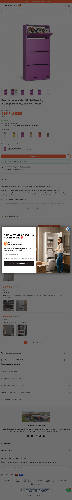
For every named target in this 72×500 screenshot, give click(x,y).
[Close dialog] (68, 228)
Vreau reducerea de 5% (19, 264)
